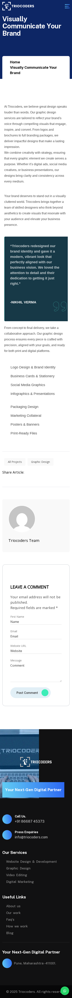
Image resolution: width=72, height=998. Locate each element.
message (16, 660)
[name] (67, 6)
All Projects (15, 462)
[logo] (18, 6)
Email (13, 631)
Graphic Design (40, 462)
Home (15, 62)
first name (17, 616)
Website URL (18, 646)
